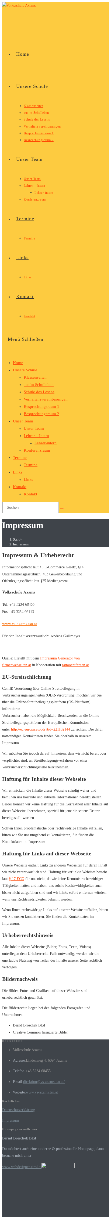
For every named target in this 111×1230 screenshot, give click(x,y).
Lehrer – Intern (36, 436)
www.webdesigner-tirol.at (21, 1167)
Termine (20, 457)
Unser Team (23, 421)
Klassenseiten (35, 377)
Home (18, 363)
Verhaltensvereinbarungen (46, 399)
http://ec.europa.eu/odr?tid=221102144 (40, 729)
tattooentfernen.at (75, 665)
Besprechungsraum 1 (41, 406)
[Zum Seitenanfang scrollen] (3, 1224)
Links (17, 472)
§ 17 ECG (16, 879)
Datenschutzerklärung (18, 1110)
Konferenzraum (37, 450)
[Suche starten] (62, 508)
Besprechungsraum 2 (41, 414)
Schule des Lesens (39, 392)
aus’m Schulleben (39, 384)
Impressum (21, 544)
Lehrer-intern (45, 443)
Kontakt (19, 487)
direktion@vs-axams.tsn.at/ (44, 1082)
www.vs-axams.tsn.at (19, 623)
